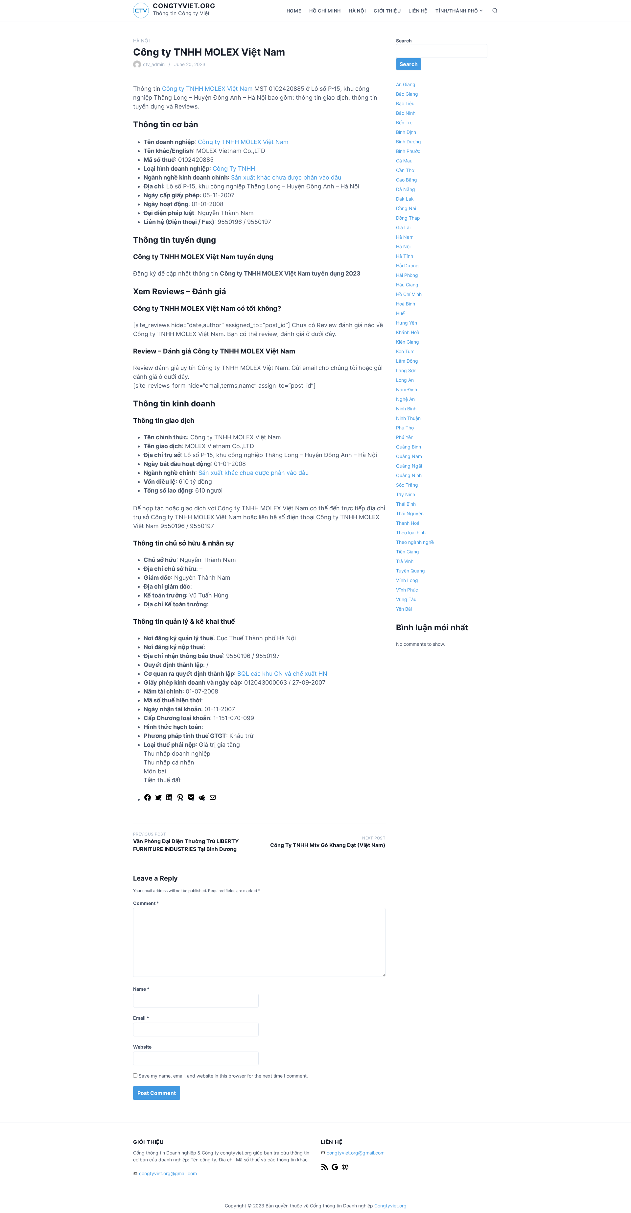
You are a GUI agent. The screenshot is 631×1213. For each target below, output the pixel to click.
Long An (405, 380)
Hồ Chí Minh (325, 10)
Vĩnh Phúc (407, 590)
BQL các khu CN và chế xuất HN (282, 673)
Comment (146, 903)
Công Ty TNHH (234, 168)
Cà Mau (404, 160)
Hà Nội (357, 10)
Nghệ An (405, 399)
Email (141, 1018)
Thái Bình (406, 504)
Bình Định (406, 132)
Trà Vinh (404, 561)
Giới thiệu (387, 10)
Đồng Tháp (408, 218)
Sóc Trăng (407, 485)
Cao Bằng (406, 179)
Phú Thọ (405, 427)
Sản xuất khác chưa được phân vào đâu (286, 177)
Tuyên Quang (410, 570)
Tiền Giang (407, 551)
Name (141, 989)
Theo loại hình (411, 532)
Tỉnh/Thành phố (456, 10)
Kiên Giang (407, 342)
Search (404, 40)
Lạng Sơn (406, 370)
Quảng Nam (409, 456)
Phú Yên (404, 437)
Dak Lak (405, 199)
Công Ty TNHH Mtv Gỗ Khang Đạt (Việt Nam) (328, 845)
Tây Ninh (405, 494)
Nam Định (406, 389)
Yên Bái (404, 609)
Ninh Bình (406, 408)
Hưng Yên (406, 323)
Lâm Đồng (407, 361)
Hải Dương (407, 265)
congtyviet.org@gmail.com (168, 1173)
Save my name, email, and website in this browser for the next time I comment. (223, 1076)
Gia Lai (403, 227)
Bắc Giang (407, 94)
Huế (400, 313)
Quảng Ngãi (409, 466)
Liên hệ (418, 10)
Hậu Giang (407, 284)
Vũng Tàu (406, 599)
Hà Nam (404, 237)
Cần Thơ (405, 170)
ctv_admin (154, 64)
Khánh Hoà (407, 332)
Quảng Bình (408, 446)
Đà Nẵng (405, 189)
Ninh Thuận (408, 418)
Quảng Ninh (409, 475)
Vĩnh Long (407, 580)
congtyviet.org (184, 6)
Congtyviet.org (390, 1205)
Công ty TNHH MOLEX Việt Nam (207, 88)
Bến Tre (404, 122)
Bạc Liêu (405, 103)
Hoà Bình (405, 303)
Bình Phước (408, 151)
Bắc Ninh (405, 113)
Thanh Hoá (407, 523)
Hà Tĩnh (404, 256)
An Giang (405, 84)
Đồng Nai (406, 208)
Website (142, 1047)
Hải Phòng (407, 275)
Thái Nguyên (410, 513)
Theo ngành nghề (415, 542)
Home (294, 10)
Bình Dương (408, 141)
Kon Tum (405, 351)
